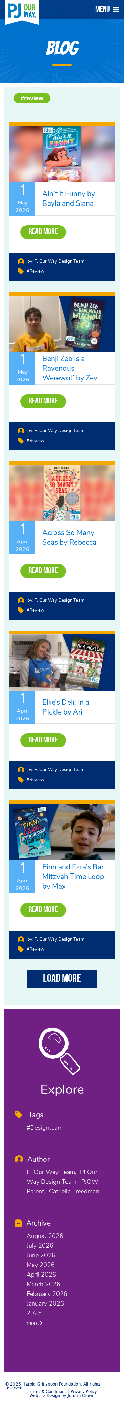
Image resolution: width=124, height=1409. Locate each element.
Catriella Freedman (74, 1191)
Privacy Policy (84, 1392)
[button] (105, 10)
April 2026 (41, 1274)
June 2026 (41, 1255)
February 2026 (47, 1294)
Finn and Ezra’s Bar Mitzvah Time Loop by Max (73, 876)
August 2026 (45, 1236)
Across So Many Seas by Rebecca (69, 537)
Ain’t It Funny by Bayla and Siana (68, 198)
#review (32, 98)
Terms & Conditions (47, 1392)
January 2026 (45, 1303)
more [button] (33, 1323)
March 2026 (43, 1284)
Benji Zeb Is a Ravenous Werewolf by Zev (69, 368)
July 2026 (40, 1245)
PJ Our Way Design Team (59, 261)
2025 (34, 1313)
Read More (43, 232)
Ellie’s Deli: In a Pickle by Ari (65, 707)
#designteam (45, 1127)
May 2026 (41, 1265)
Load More (62, 979)
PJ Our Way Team (51, 1172)
